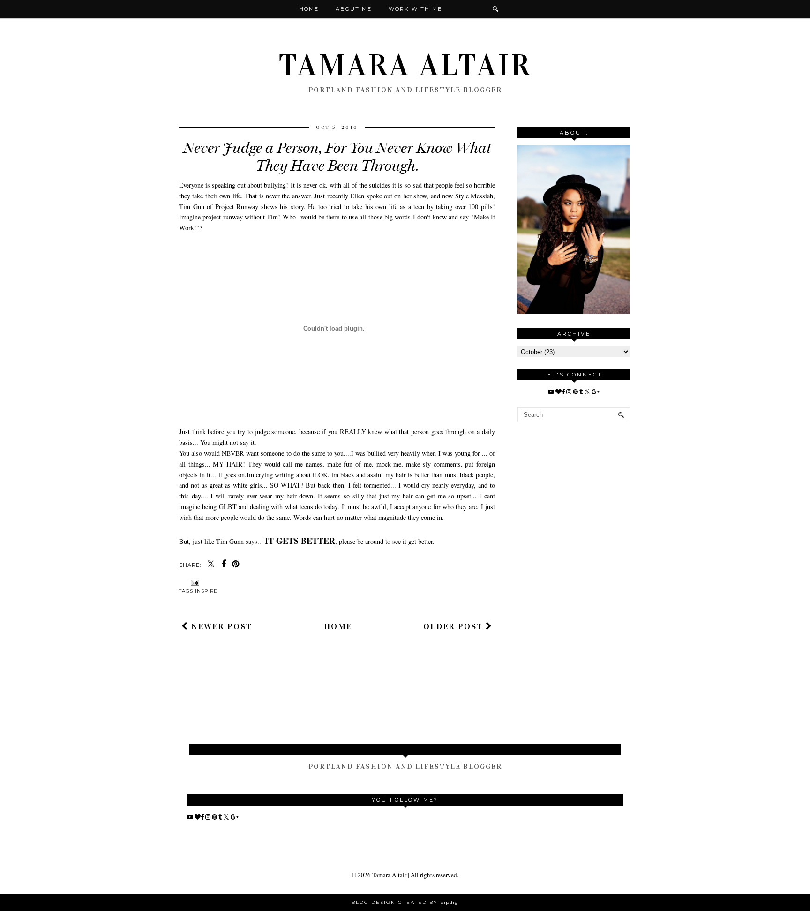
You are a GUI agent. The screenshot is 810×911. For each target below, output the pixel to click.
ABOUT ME (354, 9)
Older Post (454, 626)
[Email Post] (193, 582)
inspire (206, 591)
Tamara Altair (405, 65)
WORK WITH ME (415, 9)
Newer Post (220, 626)
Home (309, 9)
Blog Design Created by (405, 902)
